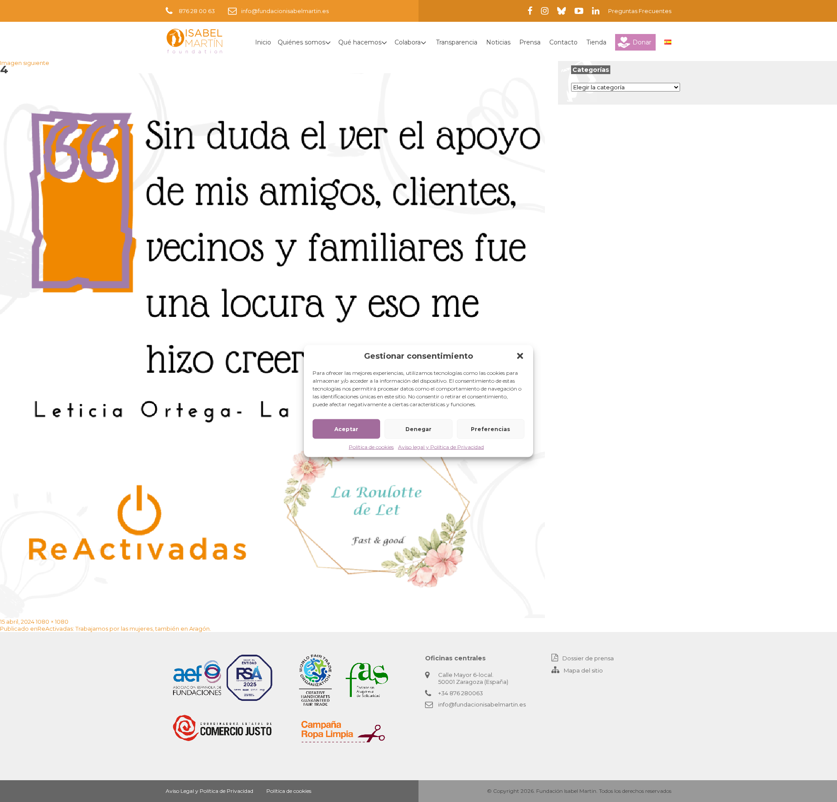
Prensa (530, 42)
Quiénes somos (301, 42)
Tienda (596, 42)
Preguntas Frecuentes (639, 10)
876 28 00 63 (197, 10)
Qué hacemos (359, 42)
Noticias (498, 42)
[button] (520, 356)
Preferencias (490, 428)
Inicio (263, 42)
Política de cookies (371, 447)
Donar (642, 42)
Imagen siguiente (24, 62)
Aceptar (346, 428)
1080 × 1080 (52, 621)
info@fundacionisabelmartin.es (285, 10)
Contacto (563, 42)
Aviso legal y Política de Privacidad (441, 447)
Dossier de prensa (588, 658)
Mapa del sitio (583, 670)
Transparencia (456, 42)
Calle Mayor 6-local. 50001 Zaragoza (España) (473, 678)
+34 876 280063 (460, 693)
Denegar (418, 428)
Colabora (408, 42)
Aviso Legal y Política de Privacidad (209, 791)
